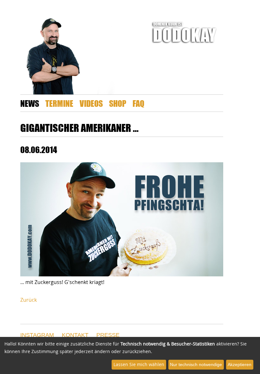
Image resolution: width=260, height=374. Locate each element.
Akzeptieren (239, 364)
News (29, 103)
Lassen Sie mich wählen (139, 364)
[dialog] (130, 355)
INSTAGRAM (37, 335)
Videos (91, 103)
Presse (108, 335)
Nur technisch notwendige (196, 364)
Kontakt (75, 335)
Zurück (28, 299)
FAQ (138, 103)
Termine (59, 103)
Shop (117, 103)
